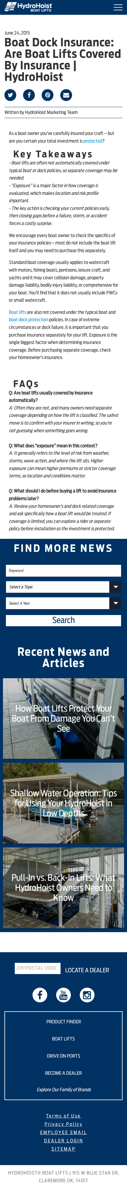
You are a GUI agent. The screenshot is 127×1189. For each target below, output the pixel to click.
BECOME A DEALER (63, 1073)
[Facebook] (39, 995)
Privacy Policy (64, 1124)
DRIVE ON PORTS (63, 1056)
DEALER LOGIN (63, 1141)
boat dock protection (28, 319)
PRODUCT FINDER (63, 1022)
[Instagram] (87, 995)
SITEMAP (63, 1149)
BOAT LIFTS (63, 1039)
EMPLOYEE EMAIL (63, 1132)
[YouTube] (63, 995)
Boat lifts (17, 312)
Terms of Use (63, 1116)
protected (92, 141)
